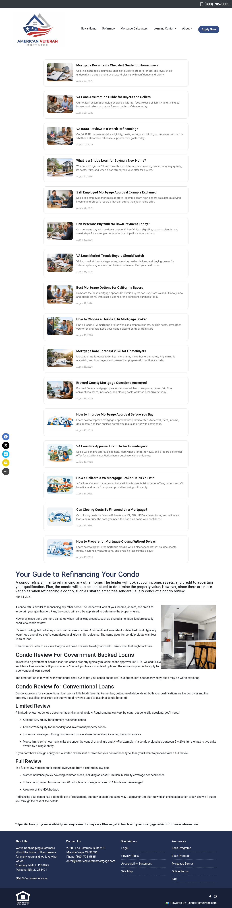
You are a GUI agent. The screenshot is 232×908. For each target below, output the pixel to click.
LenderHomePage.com (202, 903)
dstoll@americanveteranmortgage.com (90, 861)
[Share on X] (5, 445)
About (186, 28)
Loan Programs (181, 848)
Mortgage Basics (183, 863)
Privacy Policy (130, 856)
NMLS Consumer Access (32, 878)
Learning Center (164, 28)
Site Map (127, 871)
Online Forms (180, 871)
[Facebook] (210, 896)
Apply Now (209, 29)
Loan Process (181, 856)
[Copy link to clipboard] (5, 471)
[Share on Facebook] (5, 436)
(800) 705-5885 (216, 4)
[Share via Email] (5, 462)
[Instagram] (215, 896)
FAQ (174, 879)
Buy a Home (88, 28)
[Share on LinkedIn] (5, 454)
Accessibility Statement (136, 863)
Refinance (108, 28)
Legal (124, 848)
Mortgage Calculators (134, 28)
